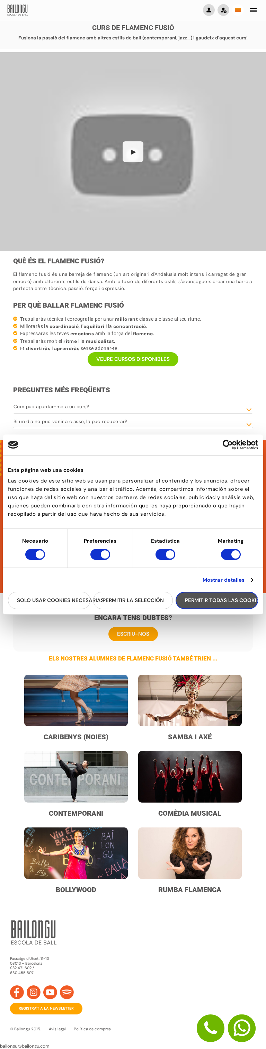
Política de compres (92, 1029)
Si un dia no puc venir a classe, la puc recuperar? (70, 421)
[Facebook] (17, 992)
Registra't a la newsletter (46, 1008)
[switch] (100, 557)
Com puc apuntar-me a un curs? (51, 407)
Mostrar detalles (224, 580)
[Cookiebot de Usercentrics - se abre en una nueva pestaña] (227, 445)
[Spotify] (67, 992)
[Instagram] (34, 992)
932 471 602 (21, 967)
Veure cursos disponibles (133, 359)
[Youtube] (50, 992)
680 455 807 (22, 973)
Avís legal (57, 1029)
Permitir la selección (133, 600)
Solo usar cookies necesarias (53, 600)
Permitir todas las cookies (221, 600)
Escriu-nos (133, 633)
